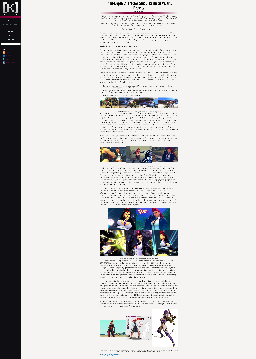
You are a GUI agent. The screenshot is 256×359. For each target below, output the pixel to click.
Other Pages (10, 39)
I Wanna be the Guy (10, 24)
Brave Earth (10, 28)
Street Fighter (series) (109, 355)
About (11, 35)
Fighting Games (106, 354)
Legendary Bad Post (115, 354)
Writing (10, 20)
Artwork (10, 31)
